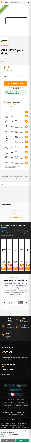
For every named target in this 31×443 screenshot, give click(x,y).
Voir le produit (3, 268)
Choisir (3, 437)
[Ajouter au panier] (26, 112)
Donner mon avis (16, 217)
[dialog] (15, 436)
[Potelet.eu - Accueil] (7, 351)
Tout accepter (22, 440)
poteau (15, 178)
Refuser (8, 440)
